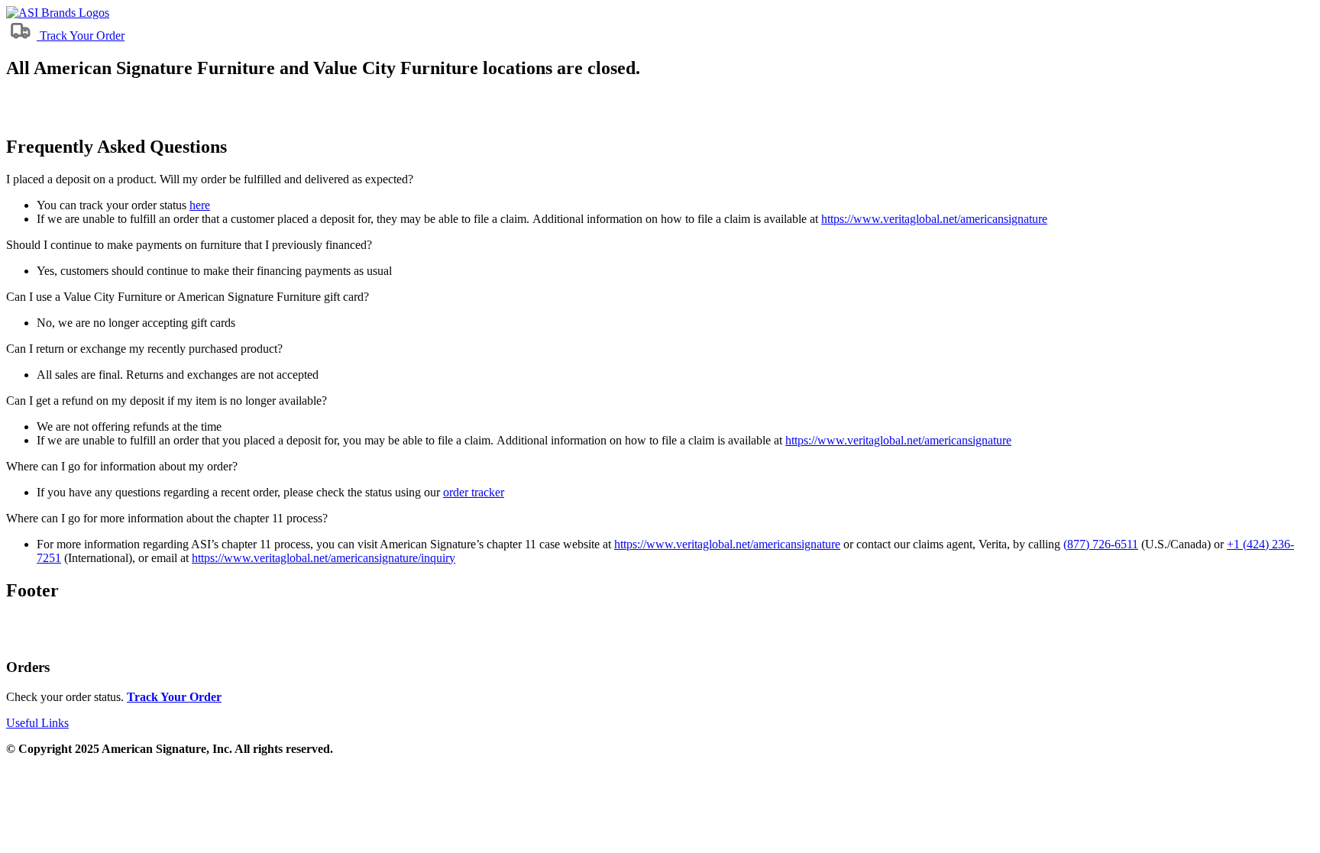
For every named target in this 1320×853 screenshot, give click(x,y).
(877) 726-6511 (1100, 544)
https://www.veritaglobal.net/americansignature (934, 218)
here (199, 205)
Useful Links (37, 722)
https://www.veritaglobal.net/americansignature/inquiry (323, 557)
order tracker (473, 492)
